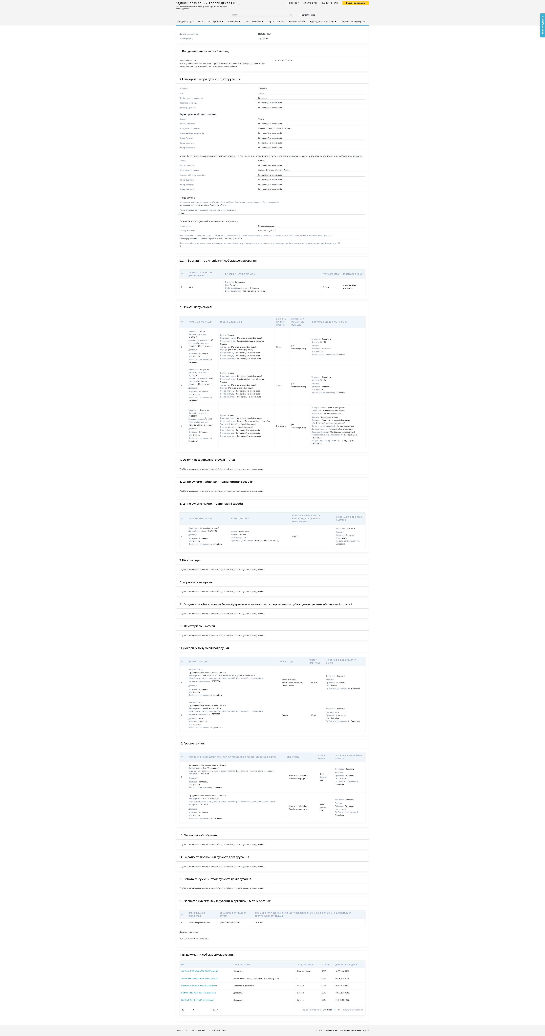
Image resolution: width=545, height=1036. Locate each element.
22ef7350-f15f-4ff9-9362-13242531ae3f (197, 1000)
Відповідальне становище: (322, 21)
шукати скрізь (308, 15)
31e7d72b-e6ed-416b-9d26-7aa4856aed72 (199, 986)
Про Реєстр (293, 3)
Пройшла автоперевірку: (352, 21)
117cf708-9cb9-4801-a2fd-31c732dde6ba (198, 993)
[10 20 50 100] (188, 1009)
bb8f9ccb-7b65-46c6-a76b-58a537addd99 (199, 971)
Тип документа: (214, 21)
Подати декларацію (355, 3)
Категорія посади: (253, 21)
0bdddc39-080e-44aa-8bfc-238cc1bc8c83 (199, 978)
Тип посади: (233, 21)
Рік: (199, 21)
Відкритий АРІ (310, 3)
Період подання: (275, 21)
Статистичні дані (329, 3)
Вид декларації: (184, 21)
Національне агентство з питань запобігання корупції (345, 1030)
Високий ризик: (296, 21)
